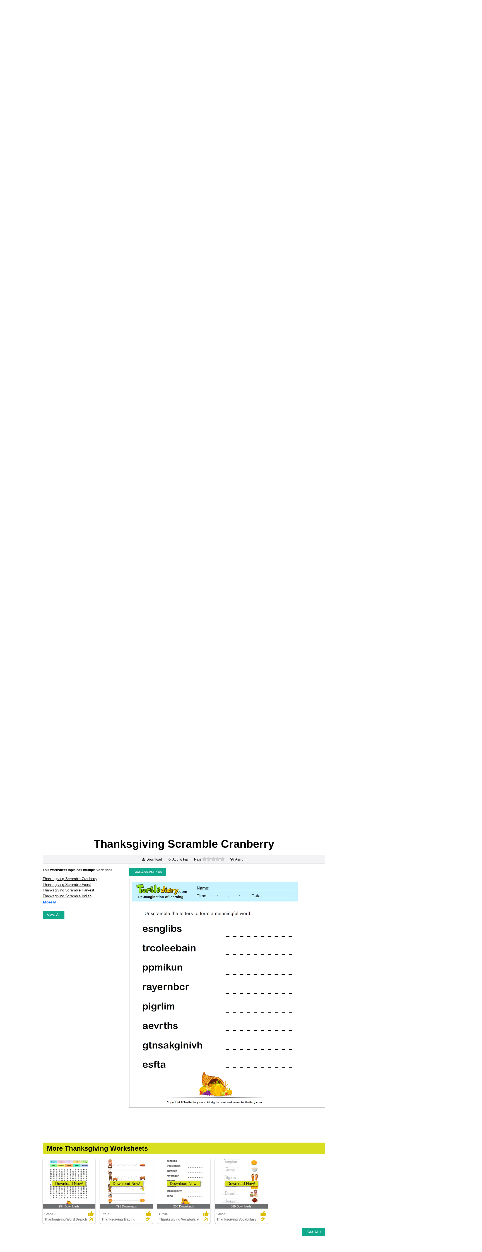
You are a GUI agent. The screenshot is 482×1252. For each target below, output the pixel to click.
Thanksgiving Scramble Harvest (68, 890)
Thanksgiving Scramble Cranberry (70, 879)
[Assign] (91, 1219)
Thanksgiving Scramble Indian (67, 896)
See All (313, 1232)
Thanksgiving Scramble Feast (67, 885)
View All (53, 915)
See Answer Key (147, 872)
